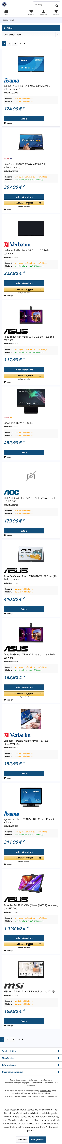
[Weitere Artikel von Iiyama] (31, 80)
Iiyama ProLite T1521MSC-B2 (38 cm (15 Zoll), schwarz (29, 821)
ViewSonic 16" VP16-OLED (18, 423)
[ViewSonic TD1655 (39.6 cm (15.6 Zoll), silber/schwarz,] (31, 142)
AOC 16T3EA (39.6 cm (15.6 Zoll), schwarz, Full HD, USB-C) (29, 499)
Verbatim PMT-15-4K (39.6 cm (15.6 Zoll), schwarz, (26, 252)
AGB (56, 1083)
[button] (24, 204)
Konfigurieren (37, 1139)
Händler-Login (33, 1080)
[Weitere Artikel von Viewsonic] (31, 158)
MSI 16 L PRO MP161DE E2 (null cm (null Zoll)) (29, 991)
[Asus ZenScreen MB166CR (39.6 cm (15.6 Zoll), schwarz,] (31, 633)
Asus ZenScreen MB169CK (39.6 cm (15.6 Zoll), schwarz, (29, 338)
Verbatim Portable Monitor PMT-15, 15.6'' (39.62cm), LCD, (26, 742)
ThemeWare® (52, 1096)
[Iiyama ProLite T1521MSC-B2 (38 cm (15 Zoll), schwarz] (31, 797)
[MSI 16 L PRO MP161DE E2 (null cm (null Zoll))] (31, 970)
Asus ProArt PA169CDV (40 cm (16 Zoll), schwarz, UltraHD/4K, (31, 907)
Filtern (9, 28)
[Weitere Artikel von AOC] (31, 492)
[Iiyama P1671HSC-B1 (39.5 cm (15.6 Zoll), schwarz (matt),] (31, 64)
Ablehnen (22, 1139)
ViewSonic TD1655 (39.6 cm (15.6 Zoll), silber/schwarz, (25, 166)
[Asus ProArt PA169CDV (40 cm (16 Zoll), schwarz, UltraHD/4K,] (31, 883)
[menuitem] (56, 12)
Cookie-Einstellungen (18, 1080)
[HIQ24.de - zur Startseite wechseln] (15, 4)
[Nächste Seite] (9, 43)
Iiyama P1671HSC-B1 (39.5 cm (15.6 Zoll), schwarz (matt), (27, 87)
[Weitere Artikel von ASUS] (31, 331)
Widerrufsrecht (36, 1083)
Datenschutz (48, 1083)
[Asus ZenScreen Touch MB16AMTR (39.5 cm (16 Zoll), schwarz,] (31, 554)
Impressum (31, 1085)
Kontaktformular (46, 1080)
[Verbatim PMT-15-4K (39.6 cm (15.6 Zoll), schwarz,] (31, 229)
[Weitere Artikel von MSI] (31, 986)
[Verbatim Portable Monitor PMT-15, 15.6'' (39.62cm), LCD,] (31, 719)
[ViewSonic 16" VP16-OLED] (31, 401)
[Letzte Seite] (14, 43)
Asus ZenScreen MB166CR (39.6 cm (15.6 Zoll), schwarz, (29, 656)
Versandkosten (45, 1090)
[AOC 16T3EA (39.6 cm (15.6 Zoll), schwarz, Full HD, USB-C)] (31, 476)
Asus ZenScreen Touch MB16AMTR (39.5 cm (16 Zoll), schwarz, (30, 578)
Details (24, 118)
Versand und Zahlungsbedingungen (16, 1083)
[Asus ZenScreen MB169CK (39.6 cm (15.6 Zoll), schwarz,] (31, 315)
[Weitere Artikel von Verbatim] (31, 244)
